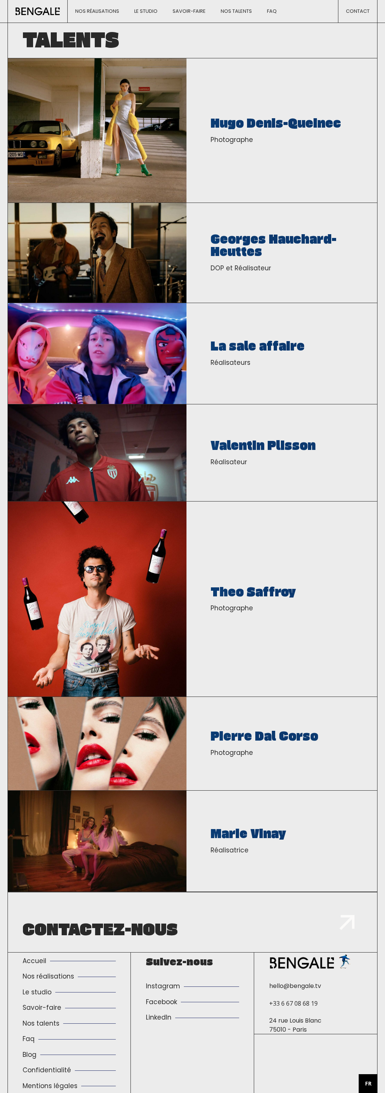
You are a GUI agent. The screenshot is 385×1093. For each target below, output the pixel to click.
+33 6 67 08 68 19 (293, 1003)
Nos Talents (236, 11)
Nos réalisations (97, 11)
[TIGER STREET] (345, 961)
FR (368, 1083)
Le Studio (146, 11)
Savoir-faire (189, 11)
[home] (38, 11)
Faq (272, 11)
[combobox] (368, 1083)
